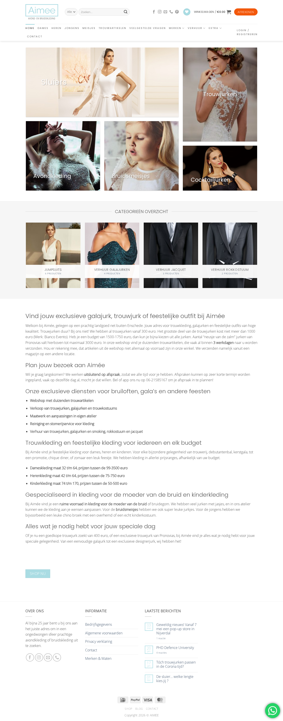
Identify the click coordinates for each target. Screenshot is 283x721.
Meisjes (89, 28)
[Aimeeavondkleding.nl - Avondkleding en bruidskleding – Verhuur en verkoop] (41, 12)
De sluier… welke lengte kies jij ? (174, 679)
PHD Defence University (175, 648)
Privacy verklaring (98, 641)
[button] (212, 12)
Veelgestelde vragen (147, 28)
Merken (175, 28)
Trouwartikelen (112, 28)
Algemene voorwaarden (103, 633)
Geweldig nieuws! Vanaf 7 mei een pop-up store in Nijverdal (176, 629)
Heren (56, 28)
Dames (43, 28)
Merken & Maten (98, 658)
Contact (34, 36)
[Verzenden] (125, 12)
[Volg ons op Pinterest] (177, 12)
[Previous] (26, 253)
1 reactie (165, 638)
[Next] (257, 253)
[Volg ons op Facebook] (154, 12)
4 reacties (166, 652)
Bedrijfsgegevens (98, 624)
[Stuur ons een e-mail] (165, 12)
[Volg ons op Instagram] (159, 12)
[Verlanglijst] (186, 12)
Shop (128, 709)
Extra (213, 28)
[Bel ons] (171, 12)
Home (29, 28)
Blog (139, 709)
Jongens (72, 28)
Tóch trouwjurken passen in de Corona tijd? (176, 664)
